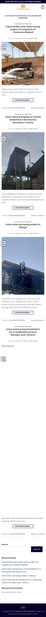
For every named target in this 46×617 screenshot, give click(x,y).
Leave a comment (37, 108)
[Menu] (3, 7)
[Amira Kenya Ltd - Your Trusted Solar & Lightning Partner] (23, 7)
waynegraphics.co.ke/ (29, 614)
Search (5, 544)
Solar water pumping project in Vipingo (23, 226)
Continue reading (23, 100)
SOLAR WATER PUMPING (23, 24)
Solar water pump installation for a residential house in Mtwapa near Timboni (23, 332)
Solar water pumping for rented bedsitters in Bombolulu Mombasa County (23, 119)
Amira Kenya (33, 38)
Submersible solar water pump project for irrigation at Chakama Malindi (23, 29)
